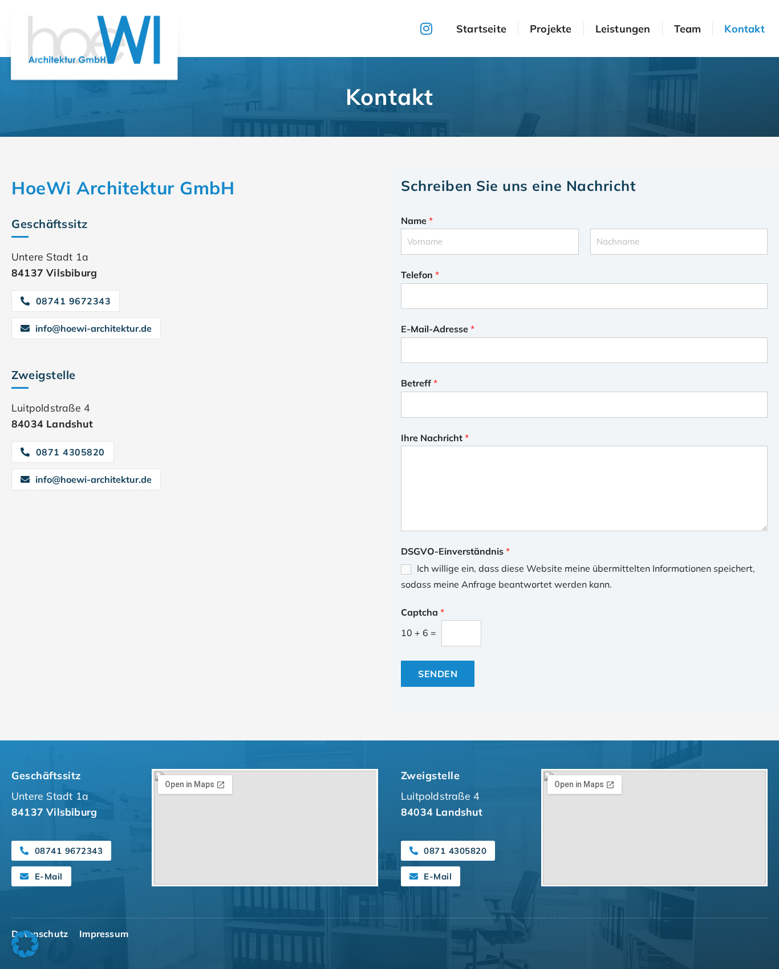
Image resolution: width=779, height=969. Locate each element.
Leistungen (623, 28)
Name (417, 220)
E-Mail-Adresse (437, 329)
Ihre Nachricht (435, 437)
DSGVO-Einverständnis (455, 551)
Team (687, 28)
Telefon (420, 274)
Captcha (422, 612)
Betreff (419, 383)
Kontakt (744, 28)
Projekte (551, 28)
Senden (437, 673)
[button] (25, 944)
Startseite (481, 28)
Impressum (103, 933)
